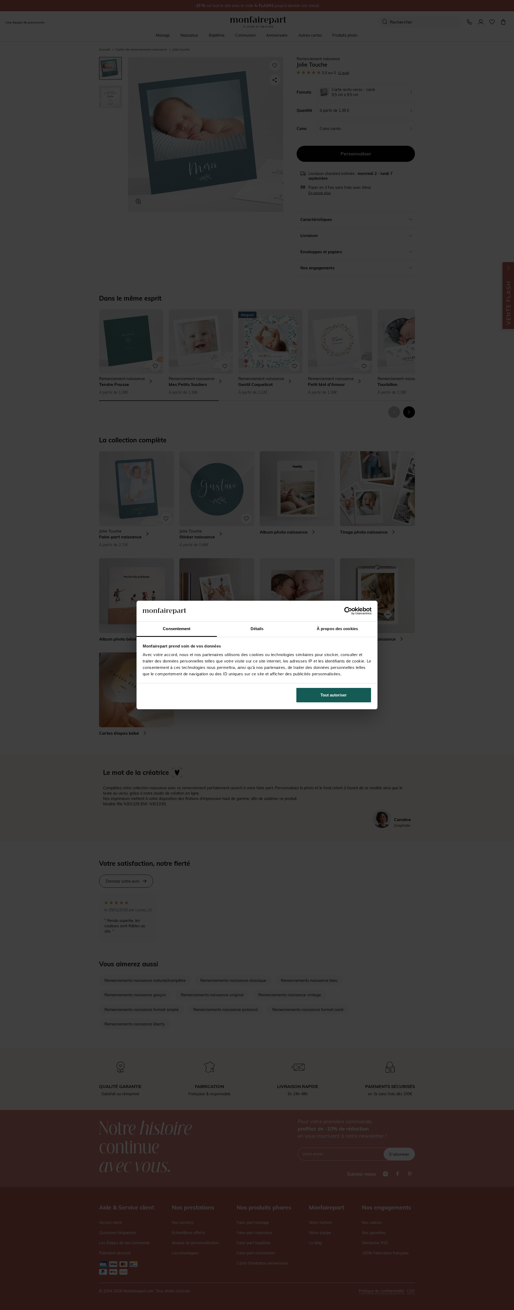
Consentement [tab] (176, 628)
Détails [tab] (257, 628)
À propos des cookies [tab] (337, 628)
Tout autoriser (333, 695)
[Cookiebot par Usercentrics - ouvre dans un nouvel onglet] (348, 611)
